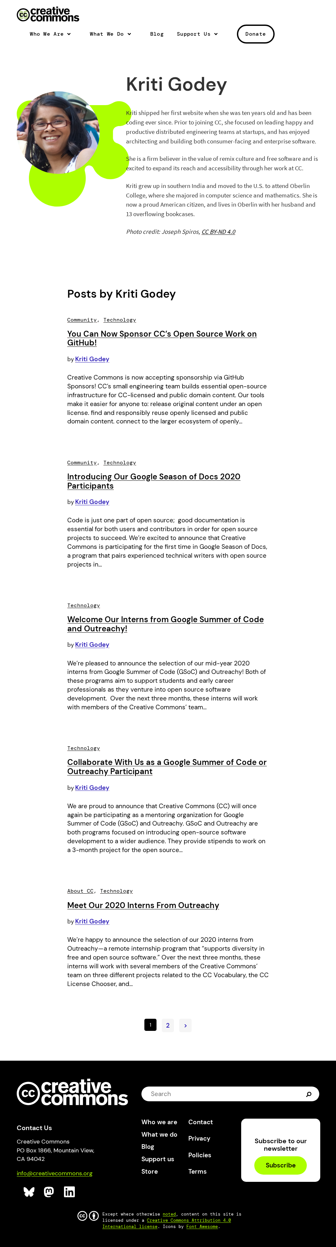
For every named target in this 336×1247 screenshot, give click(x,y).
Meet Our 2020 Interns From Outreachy (143, 905)
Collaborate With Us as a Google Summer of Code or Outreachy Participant (167, 766)
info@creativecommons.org (55, 1173)
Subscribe (281, 1166)
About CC (80, 890)
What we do (159, 1134)
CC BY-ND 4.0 (218, 231)
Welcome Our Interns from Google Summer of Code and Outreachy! (165, 624)
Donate (255, 33)
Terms (197, 1171)
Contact (200, 1122)
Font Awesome (202, 1226)
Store (149, 1171)
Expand (71, 36)
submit (309, 1093)
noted (169, 1214)
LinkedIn (69, 1192)
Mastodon (49, 1192)
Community (82, 319)
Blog (157, 34)
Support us (157, 1159)
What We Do (107, 34)
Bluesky (29, 1192)
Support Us (194, 34)
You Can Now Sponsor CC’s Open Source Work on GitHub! (162, 338)
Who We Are (47, 34)
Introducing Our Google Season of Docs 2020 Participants (154, 481)
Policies (199, 1155)
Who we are (159, 1122)
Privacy (199, 1138)
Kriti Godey (92, 359)
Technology (119, 319)
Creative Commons (48, 15)
